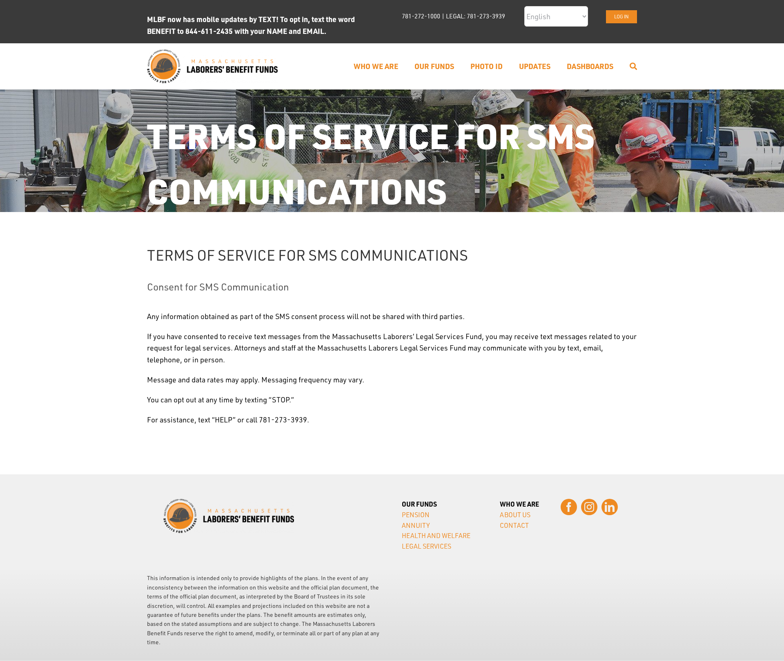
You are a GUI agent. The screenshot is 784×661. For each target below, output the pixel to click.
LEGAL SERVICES (426, 546)
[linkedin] (609, 507)
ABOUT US (515, 515)
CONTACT (514, 525)
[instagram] (589, 507)
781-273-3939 (486, 16)
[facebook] (569, 507)
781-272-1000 (421, 16)
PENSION (416, 515)
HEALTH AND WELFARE (436, 535)
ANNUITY (416, 525)
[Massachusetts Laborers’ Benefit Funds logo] (212, 53)
